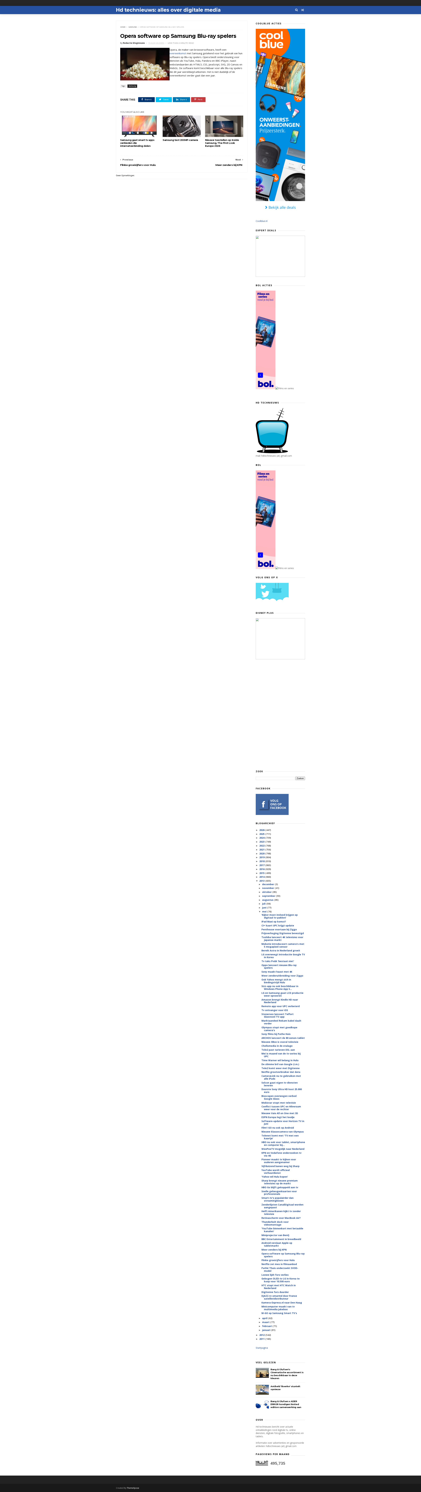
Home (123, 27)
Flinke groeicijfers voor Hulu (278, 1260)
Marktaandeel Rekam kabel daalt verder (281, 1022)
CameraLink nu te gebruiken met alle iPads (281, 1077)
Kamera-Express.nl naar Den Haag (281, 1302)
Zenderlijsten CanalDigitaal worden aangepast (282, 1206)
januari (266, 1330)
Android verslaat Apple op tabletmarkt (276, 1244)
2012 (262, 1335)
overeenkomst (178, 53)
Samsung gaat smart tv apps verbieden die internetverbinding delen (137, 143)
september (269, 895)
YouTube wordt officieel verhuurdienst (275, 1171)
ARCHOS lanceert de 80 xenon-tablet (283, 1037)
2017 (262, 865)
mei (264, 911)
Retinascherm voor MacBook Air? (281, 1217)
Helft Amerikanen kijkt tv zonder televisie (281, 1213)
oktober (267, 892)
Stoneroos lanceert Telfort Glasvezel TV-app (277, 1015)
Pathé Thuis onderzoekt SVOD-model (279, 1269)
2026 (262, 830)
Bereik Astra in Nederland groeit (280, 950)
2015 (262, 873)
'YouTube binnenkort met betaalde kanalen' (282, 1230)
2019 (262, 857)
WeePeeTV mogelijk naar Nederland (282, 1148)
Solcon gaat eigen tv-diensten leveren (279, 1084)
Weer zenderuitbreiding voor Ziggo (282, 975)
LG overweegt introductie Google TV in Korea (283, 956)
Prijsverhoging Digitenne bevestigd (282, 933)
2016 (262, 869)
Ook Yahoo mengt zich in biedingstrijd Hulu (276, 981)
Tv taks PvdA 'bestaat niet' (277, 961)
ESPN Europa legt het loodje (278, 1117)
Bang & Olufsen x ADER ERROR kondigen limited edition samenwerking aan (286, 1404)
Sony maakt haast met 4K (276, 971)
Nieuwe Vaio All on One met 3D (279, 1113)
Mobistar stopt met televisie (278, 1102)
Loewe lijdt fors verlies (275, 1274)
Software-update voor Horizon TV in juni (282, 1122)
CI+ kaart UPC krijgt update (277, 925)
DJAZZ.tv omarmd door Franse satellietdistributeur (279, 1297)
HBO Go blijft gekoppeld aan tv (279, 1187)
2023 (262, 841)
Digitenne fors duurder (275, 1292)
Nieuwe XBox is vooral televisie (279, 1041)
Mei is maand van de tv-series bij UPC (281, 1055)
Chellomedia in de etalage (277, 1045)
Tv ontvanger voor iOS (274, 1010)
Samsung (132, 27)
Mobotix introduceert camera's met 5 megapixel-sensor (282, 945)
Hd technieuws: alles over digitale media (168, 10)
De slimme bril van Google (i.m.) (280, 1064)
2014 (262, 876)
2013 (262, 880)
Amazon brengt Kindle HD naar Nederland (279, 1001)
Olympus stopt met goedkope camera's (279, 1029)
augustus (268, 899)
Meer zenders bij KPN (274, 1249)
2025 (262, 834)
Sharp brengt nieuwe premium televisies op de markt (279, 1182)
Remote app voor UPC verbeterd (280, 1006)
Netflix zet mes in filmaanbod (279, 1264)
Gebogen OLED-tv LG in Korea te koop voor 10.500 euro (280, 1280)
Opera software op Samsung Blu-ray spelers (283, 1255)
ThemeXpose (133, 1488)
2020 (262, 853)
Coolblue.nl (261, 221)
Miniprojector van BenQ (275, 1235)
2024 (262, 837)
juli (264, 903)
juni (264, 907)
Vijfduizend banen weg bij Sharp (280, 1166)
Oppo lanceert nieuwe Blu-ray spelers (279, 966)
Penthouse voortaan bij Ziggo (279, 929)
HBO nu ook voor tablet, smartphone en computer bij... (283, 1143)
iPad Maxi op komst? (273, 921)
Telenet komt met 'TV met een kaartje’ (280, 1137)
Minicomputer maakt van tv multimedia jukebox (278, 1308)
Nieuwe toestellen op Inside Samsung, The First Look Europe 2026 (222, 143)
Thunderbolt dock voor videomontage (275, 1223)
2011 (262, 1338)
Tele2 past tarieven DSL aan (278, 1049)
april (265, 1318)
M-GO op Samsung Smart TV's (279, 1313)
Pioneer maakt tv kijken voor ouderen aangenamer (278, 1161)
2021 (262, 849)
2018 (262, 861)
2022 (262, 845)
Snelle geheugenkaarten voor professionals (279, 1193)
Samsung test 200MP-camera (180, 140)
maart (266, 1322)
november (268, 888)
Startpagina (262, 1347)
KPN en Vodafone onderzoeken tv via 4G (281, 1154)
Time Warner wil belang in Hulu (279, 1060)
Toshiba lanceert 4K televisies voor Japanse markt (282, 939)
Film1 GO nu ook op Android (277, 1127)
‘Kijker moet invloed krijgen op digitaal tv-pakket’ (279, 916)
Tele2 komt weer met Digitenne (280, 1068)
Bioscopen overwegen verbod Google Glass (279, 1097)
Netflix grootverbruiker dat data (280, 1072)
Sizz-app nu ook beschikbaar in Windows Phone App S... (279, 988)
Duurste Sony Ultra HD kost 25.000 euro (281, 1091)
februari (267, 1326)
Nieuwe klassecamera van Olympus (282, 1131)
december (268, 884)
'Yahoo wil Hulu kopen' (274, 1176)
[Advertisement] (280, 714)
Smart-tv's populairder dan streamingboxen (277, 1199)
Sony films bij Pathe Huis (276, 1034)
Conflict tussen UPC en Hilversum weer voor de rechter (281, 1108)
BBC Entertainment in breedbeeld (281, 1239)
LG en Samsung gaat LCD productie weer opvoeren (282, 994)
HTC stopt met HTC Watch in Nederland (278, 1287)
